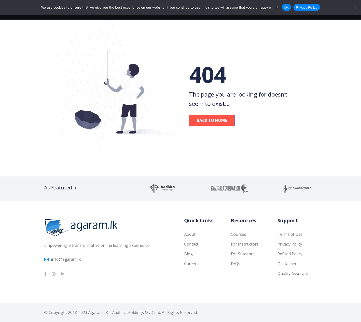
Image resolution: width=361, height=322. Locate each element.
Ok (286, 7)
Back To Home (212, 120)
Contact (191, 244)
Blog (188, 254)
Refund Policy (290, 254)
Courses (238, 234)
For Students (242, 254)
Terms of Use (290, 234)
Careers (191, 263)
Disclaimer (287, 263)
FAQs (235, 263)
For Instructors (245, 244)
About (189, 234)
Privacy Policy (290, 244)
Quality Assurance (294, 273)
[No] (354, 7)
